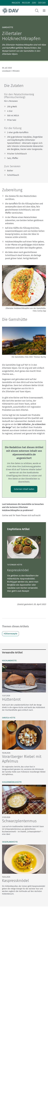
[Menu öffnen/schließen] (44, 10)
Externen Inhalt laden (24, 489)
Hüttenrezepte (10, 633)
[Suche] (37, 10)
